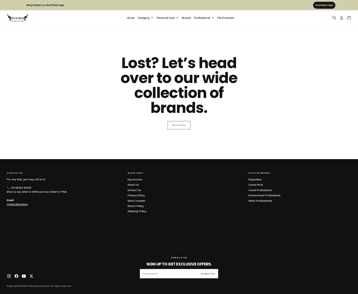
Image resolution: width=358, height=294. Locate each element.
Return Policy (136, 206)
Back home (179, 125)
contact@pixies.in (17, 204)
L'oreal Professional (260, 190)
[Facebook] (16, 276)
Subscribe (208, 273)
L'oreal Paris (255, 184)
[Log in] (341, 18)
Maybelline (255, 179)
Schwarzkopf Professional (264, 195)
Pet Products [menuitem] (225, 17)
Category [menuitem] (143, 17)
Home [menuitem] (130, 17)
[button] (334, 18)
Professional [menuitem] (202, 17)
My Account (135, 179)
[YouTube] (24, 276)
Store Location (136, 200)
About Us (133, 184)
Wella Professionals (260, 200)
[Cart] (349, 18)
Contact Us (134, 190)
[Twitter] (31, 276)
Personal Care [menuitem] (166, 17)
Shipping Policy (137, 211)
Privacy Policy (136, 195)
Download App (324, 5)
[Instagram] (9, 276)
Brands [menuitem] (186, 17)
